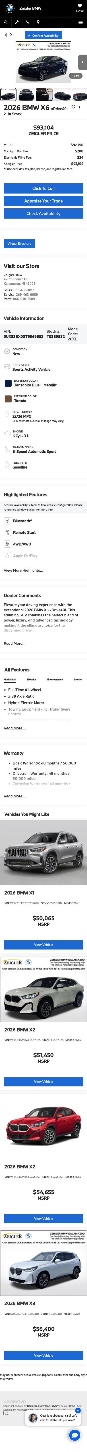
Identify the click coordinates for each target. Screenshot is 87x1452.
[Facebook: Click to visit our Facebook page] (3, 1413)
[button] (6, 35)
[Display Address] (38, 22)
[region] (43, 157)
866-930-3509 (24, 299)
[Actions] (79, 107)
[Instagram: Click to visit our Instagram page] (6, 1413)
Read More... (15, 643)
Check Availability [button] (43, 213)
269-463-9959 (27, 294)
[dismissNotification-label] (78, 1410)
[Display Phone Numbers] (27, 22)
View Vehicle (43, 945)
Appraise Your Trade (43, 201)
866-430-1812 (23, 290)
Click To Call (43, 188)
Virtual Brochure (19, 243)
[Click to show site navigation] (80, 22)
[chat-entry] (75, 1435)
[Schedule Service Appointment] (17, 22)
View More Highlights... (23, 570)
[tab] (10, 680)
